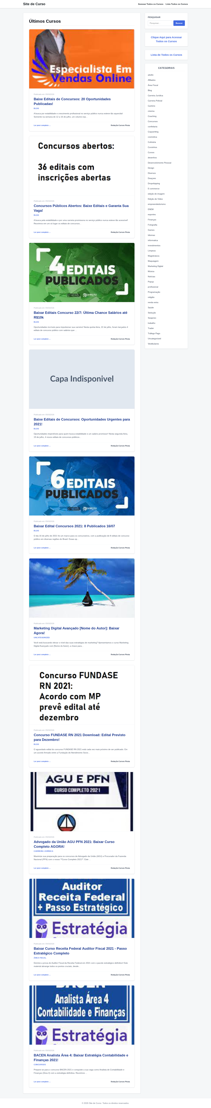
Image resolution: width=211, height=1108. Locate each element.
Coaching (152, 116)
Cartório (151, 106)
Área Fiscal (153, 85)
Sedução (152, 313)
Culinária (152, 142)
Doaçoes (152, 178)
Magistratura (153, 256)
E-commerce (153, 188)
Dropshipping (154, 183)
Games (151, 230)
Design (151, 168)
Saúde (151, 307)
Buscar (179, 23)
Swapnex (152, 318)
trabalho (151, 323)
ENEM (151, 209)
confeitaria (152, 126)
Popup (151, 282)
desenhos (152, 157)
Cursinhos (152, 147)
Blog (150, 90)
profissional (153, 287)
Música (151, 271)
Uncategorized (154, 338)
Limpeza (152, 250)
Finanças (152, 219)
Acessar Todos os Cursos (150, 4)
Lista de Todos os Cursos (166, 54)
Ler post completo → (42, 125)
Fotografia (152, 225)
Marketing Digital (155, 266)
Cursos (151, 152)
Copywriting (153, 132)
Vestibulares (153, 344)
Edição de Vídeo (155, 199)
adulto (150, 75)
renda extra (153, 302)
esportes (152, 214)
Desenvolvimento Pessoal (159, 163)
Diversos (152, 173)
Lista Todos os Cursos (177, 4)
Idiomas (151, 235)
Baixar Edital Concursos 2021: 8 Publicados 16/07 (74, 526)
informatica (153, 240)
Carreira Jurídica (155, 95)
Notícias (151, 276)
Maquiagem (153, 261)
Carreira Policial (155, 101)
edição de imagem (156, 194)
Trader (151, 328)
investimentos (154, 245)
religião (151, 297)
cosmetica (152, 137)
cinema (151, 111)
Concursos (153, 121)
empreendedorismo (157, 204)
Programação (154, 292)
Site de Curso (34, 4)
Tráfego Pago (154, 333)
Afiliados (151, 80)
